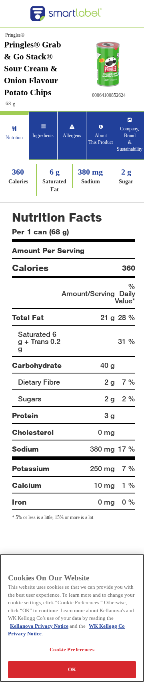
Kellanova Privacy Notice (39, 626)
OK (72, 669)
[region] (72, 618)
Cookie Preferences (72, 650)
